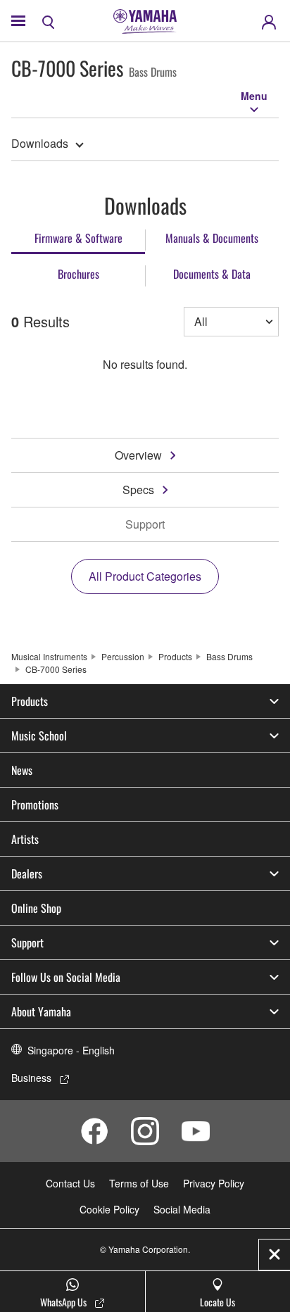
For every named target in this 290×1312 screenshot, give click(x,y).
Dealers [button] (26, 873)
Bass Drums (229, 656)
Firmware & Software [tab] (78, 237)
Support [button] (27, 942)
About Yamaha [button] (41, 1011)
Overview (138, 455)
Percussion (122, 656)
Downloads (39, 143)
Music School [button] (39, 735)
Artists (25, 839)
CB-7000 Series (56, 669)
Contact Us (70, 1183)
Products (175, 656)
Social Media (181, 1209)
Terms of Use (139, 1183)
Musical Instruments (49, 656)
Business (31, 1078)
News (21, 770)
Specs (138, 489)
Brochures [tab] (78, 273)
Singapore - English (71, 1050)
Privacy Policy (213, 1183)
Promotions (34, 804)
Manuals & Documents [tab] (211, 237)
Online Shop (36, 908)
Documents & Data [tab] (212, 273)
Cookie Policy (109, 1209)
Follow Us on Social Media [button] (65, 977)
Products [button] (29, 701)
